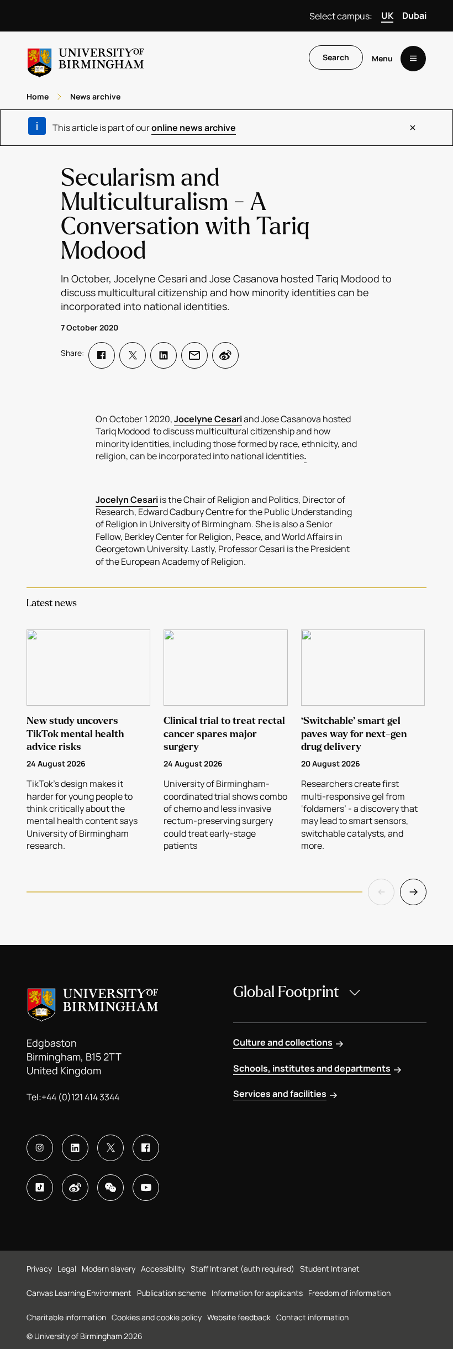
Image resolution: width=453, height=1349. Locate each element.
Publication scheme (171, 1293)
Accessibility (163, 1268)
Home (38, 96)
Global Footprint (286, 992)
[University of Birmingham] (86, 58)
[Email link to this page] (194, 355)
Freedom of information (349, 1293)
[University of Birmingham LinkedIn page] (75, 1148)
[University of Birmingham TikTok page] (40, 1187)
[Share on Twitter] (132, 355)
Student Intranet (330, 1268)
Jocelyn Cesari (127, 500)
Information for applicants (257, 1293)
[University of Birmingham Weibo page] (75, 1187)
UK (387, 15)
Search (336, 57)
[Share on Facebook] (101, 355)
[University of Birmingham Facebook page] (146, 1148)
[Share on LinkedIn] (163, 355)
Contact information (312, 1317)
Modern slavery (108, 1268)
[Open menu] (413, 58)
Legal (66, 1268)
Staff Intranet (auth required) (242, 1268)
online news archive (193, 128)
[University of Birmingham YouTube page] (146, 1187)
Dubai (414, 15)
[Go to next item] (413, 892)
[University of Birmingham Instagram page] (40, 1148)
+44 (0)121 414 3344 (80, 1097)
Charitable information (66, 1317)
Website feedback (239, 1317)
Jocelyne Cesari (208, 419)
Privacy (39, 1268)
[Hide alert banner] (412, 127)
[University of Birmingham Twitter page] (110, 1148)
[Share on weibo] (225, 355)
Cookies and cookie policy (157, 1317)
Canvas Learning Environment (79, 1293)
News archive (95, 96)
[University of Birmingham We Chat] (110, 1187)
